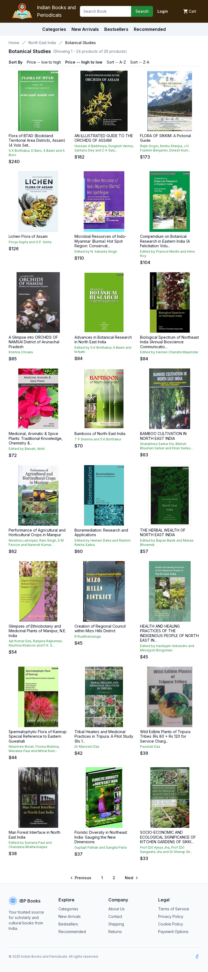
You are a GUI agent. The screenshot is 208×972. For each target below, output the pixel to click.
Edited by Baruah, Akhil (27, 449)
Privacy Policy (170, 916)
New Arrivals (69, 916)
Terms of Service (173, 909)
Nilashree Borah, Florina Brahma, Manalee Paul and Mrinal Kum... (34, 748)
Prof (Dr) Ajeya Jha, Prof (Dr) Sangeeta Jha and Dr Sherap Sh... (166, 849)
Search (142, 11)
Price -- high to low (83, 62)
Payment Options (173, 931)
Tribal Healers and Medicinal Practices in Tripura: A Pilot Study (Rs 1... (103, 736)
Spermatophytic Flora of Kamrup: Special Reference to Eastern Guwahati (38, 736)
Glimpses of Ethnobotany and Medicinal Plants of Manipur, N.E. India (37, 631)
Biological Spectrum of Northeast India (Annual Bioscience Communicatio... (169, 342)
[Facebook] (196, 956)
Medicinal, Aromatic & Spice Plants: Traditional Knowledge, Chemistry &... (36, 438)
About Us (116, 909)
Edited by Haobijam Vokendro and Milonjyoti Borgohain (167, 648)
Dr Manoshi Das (86, 746)
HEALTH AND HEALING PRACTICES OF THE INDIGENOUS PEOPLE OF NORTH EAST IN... (169, 633)
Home (14, 42)
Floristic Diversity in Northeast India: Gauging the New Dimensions (100, 837)
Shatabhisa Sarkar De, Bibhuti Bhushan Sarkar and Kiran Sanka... (166, 446)
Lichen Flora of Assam (28, 236)
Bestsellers (68, 924)
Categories (54, 29)
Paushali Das (150, 746)
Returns (115, 931)
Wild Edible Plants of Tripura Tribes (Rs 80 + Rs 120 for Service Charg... (165, 736)
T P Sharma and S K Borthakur (97, 439)
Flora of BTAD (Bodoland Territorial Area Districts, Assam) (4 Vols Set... (37, 140)
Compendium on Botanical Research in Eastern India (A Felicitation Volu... (165, 241)
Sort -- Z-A (139, 62)
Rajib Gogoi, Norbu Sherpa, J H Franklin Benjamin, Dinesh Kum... (165, 148)
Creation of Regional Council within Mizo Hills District (100, 628)
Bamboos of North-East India (99, 433)
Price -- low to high (44, 62)
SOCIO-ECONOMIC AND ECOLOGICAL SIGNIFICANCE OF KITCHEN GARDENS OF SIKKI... (168, 837)
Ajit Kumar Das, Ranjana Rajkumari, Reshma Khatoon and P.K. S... (36, 643)
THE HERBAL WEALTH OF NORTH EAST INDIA (163, 532)
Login (162, 11)
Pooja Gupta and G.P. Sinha (30, 242)
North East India (42, 42)
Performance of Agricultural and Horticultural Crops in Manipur (37, 532)
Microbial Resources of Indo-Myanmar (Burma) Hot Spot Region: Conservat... (100, 241)
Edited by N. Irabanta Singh (95, 251)
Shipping (116, 924)
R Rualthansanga (87, 636)
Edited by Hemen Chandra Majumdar (169, 352)
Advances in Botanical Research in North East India (103, 339)
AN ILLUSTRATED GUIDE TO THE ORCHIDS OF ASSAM (103, 138)
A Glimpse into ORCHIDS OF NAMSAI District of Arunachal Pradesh (34, 342)
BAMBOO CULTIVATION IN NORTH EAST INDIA (163, 436)
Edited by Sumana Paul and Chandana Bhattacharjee (30, 845)
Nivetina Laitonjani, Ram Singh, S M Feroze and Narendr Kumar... (36, 542)
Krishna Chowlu (21, 352)
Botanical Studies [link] (80, 42)
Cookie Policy (170, 924)
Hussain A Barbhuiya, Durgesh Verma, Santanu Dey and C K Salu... (104, 148)
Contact (115, 916)
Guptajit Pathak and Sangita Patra (100, 847)
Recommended (72, 931)
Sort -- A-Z (116, 62)
